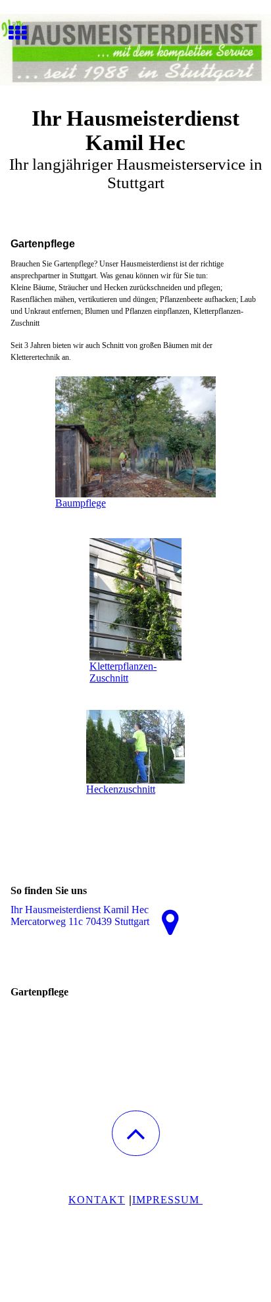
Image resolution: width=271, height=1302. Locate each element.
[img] (135, 49)
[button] (136, 1133)
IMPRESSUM (167, 1199)
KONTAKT (96, 1199)
